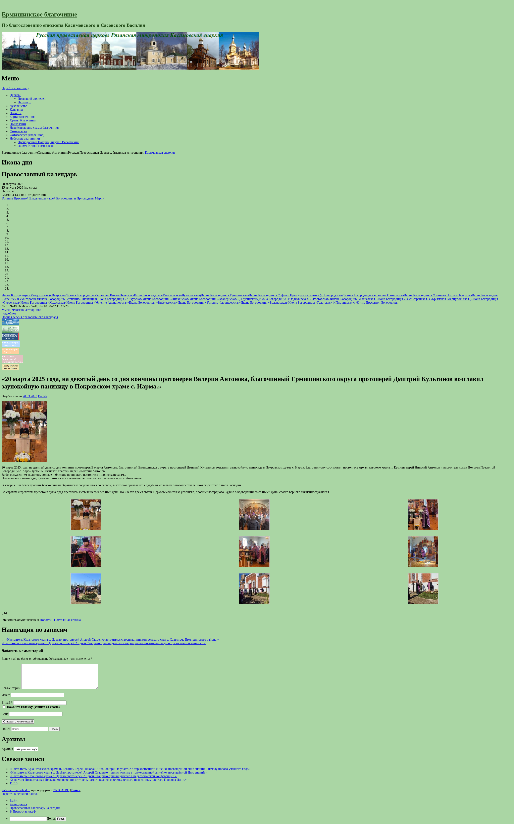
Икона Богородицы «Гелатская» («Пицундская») (321, 302)
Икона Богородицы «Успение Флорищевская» (209, 302)
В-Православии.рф (23, 811)
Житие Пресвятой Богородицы (377, 302)
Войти (75, 790)
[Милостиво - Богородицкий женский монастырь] (12, 362)
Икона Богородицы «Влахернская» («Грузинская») (224, 299)
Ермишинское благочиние (39, 14)
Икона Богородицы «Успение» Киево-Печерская (100, 295)
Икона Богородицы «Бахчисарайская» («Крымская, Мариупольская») (423, 299)
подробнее (9, 313)
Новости (15, 113)
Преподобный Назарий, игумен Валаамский (48, 142)
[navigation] (257, 810)
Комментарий (11, 688)
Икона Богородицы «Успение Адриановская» (97, 302)
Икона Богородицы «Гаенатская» (353, 299)
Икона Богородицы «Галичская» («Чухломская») (167, 295)
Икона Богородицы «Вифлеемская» (153, 302)
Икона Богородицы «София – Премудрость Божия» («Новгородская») (296, 295)
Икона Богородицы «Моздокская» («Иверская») (34, 295)
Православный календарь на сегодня (35, 808)
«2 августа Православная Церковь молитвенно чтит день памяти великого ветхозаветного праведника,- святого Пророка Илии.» (98, 779)
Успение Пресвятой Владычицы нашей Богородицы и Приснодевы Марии (53, 198)
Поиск (6, 729)
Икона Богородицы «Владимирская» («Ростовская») (295, 299)
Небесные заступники (25, 138)
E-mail (7, 702)
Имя (6, 695)
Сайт (5, 714)
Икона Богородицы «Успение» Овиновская (374, 295)
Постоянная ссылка (67, 620)
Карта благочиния (22, 116)
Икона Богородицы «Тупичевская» (225, 295)
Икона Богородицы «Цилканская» (166, 299)
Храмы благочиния (23, 120)
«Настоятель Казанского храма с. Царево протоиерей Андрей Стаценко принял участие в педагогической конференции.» (93, 776)
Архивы (7, 749)
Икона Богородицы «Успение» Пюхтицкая (68, 299)
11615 (13, 783)
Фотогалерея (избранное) (27, 135)
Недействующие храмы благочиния (34, 127)
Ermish (42, 396)
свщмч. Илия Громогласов (36, 145)
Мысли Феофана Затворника (21, 309)
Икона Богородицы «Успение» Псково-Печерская (438, 295)
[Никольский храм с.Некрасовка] (11, 346)
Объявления (18, 124)
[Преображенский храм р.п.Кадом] (10, 369)
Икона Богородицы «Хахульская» (43, 302)
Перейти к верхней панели (20, 793)
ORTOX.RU (61, 790)
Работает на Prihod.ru (16, 790)
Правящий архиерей (32, 98)
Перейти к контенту (15, 88)
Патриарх (24, 102)
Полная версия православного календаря (30, 317)
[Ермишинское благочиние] (130, 68)
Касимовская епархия (160, 152)
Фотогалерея (18, 131)
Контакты (16, 109)
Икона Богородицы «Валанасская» (264, 302)
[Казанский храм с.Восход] (10, 353)
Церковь (15, 95)
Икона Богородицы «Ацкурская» (120, 299)
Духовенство (18, 106)
